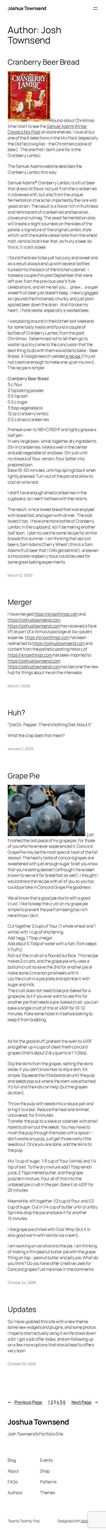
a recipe (73, 356)
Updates (22, 1309)
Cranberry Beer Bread (44, 62)
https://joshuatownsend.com (34, 620)
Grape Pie (24, 776)
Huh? (16, 713)
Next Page (85, 1402)
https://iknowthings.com (56, 614)
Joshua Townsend (27, 8)
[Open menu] (95, 8)
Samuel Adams (60, 126)
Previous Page (25, 1402)
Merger (20, 602)
